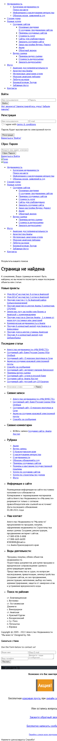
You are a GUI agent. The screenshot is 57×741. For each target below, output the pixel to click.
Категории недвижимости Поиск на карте (26, 8)
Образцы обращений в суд (26, 460)
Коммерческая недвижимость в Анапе (26, 323)
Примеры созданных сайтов (33, 32)
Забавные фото (21, 85)
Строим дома (13, 18)
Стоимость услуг (27, 35)
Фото (10, 64)
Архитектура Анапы (22, 70)
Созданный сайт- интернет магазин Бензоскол (30, 369)
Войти (5, 103)
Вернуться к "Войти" (11, 137)
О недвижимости (21, 457)
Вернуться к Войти (10, 156)
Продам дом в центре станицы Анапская (27, 331)
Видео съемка (20, 53)
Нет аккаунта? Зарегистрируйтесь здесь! (21, 106)
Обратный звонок (28, 50)
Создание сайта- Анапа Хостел (22, 378)
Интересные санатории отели (28, 73)
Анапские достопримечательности (30, 67)
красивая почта (31, 698)
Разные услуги (14, 21)
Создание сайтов (21, 24)
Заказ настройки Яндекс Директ (35, 44)
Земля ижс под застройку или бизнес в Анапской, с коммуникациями (26, 313)
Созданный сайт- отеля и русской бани (26, 375)
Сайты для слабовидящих (32, 38)
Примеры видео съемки (30, 56)
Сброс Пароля (8, 153)
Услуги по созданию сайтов (26, 471)
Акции (16, 445)
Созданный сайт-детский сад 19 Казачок (28, 381)
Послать (6, 662)
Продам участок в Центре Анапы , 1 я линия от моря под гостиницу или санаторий (30, 319)
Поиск (38, 387)
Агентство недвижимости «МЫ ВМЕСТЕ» (28, 349)
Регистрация (7, 135)
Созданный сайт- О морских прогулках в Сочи (30, 358)
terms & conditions (26, 124)
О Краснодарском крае (24, 451)
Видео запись (20, 448)
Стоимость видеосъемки (31, 59)
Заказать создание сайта (31, 41)
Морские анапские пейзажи (26, 76)
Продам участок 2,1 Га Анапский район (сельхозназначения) (26, 301)
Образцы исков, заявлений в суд (29, 15)
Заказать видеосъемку (30, 61)
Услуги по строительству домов (29, 474)
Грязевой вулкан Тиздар (25, 82)
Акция (21, 47)
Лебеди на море (21, 79)
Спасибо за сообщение (18, 366)
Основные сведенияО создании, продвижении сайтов (36, 28)
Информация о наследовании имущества (33, 12)
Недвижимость (14, 3)
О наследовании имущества (27, 454)
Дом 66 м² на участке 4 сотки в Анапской (28, 294)
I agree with (20, 124)
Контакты (12, 88)
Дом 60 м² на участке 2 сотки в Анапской (28, 296)
